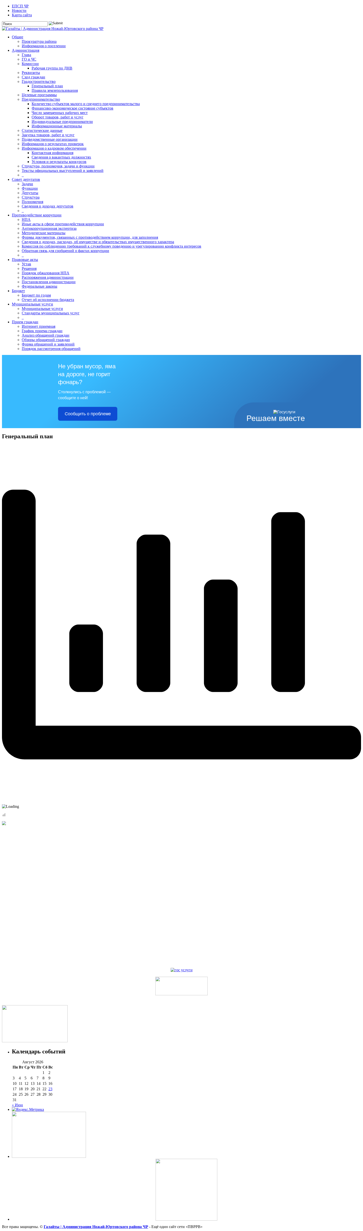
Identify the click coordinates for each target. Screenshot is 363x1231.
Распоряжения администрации (48, 277)
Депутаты (30, 193)
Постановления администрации (49, 282)
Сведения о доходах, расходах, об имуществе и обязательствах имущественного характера (98, 242)
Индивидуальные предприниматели (62, 121)
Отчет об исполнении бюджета (48, 300)
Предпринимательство (41, 99)
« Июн (17, 1105)
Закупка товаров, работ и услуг (48, 135)
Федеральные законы (39, 286)
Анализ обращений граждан (45, 335)
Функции (30, 188)
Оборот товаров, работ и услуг (57, 117)
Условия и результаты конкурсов (59, 162)
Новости (19, 10)
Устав (26, 264)
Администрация (25, 50)
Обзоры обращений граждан (46, 340)
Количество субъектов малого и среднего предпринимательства (86, 104)
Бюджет (18, 291)
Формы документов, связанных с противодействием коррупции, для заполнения (90, 237)
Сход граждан (33, 77)
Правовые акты (25, 259)
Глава (26, 55)
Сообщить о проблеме (88, 413)
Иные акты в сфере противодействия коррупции (63, 224)
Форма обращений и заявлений (48, 344)
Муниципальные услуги (32, 304)
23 (50, 1089)
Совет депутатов (26, 179)
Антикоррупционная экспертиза (49, 228)
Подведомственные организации (50, 139)
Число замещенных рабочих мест (60, 113)
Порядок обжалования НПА (45, 273)
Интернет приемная (38, 326)
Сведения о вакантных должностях (61, 157)
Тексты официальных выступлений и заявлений (62, 170)
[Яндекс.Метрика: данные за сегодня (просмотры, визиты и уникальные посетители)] (28, 1109)
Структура (31, 197)
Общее (17, 37)
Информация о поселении (44, 46)
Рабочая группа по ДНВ (52, 68)
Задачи (27, 184)
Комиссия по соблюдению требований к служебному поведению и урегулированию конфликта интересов (111, 246)
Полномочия (32, 202)
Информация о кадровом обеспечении (54, 148)
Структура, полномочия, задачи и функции (58, 166)
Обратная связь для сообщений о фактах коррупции (65, 251)
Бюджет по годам (36, 295)
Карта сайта (22, 15)
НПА (26, 219)
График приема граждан (42, 331)
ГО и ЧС (29, 59)
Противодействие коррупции (36, 215)
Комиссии (30, 64)
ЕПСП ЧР (20, 6)
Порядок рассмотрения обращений (51, 349)
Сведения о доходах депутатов (47, 206)
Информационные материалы (57, 126)
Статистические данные (42, 130)
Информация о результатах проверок (53, 144)
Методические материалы (43, 233)
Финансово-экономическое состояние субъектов (72, 108)
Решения (29, 268)
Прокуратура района (39, 41)
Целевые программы (39, 95)
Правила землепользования (55, 90)
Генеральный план (47, 86)
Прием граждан (25, 322)
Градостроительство (39, 81)
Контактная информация (52, 153)
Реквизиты (31, 72)
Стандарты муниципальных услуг (51, 313)
